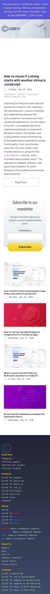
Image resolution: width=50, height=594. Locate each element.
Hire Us (5, 554)
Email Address (25, 230)
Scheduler (7, 501)
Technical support (11, 462)
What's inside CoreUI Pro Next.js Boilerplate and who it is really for (21, 374)
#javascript (10, 94)
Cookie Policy (9, 561)
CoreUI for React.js (12, 484)
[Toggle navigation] (44, 29)
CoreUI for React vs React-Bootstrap (21, 587)
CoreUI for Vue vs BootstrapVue (18, 577)
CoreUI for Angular (12, 478)
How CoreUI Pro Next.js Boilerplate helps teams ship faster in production (25, 292)
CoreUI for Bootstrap (13, 481)
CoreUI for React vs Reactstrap (18, 590)
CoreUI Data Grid (10, 494)
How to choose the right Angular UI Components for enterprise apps (22, 333)
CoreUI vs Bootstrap (12, 574)
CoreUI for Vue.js (11, 488)
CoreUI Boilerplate (12, 491)
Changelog (7, 458)
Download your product (13, 465)
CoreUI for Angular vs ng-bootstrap (20, 580)
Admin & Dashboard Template (20, 529)
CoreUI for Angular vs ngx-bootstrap (21, 583)
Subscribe (25, 246)
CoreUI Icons (8, 497)
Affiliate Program (11, 468)
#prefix (8, 97)
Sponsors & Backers (12, 558)
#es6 (24, 97)
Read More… (21, 182)
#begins (17, 97)
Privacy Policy (9, 564)
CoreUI (5, 510)
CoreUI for (12, 513)
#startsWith (32, 94)
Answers (5, 548)
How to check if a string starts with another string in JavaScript (25, 80)
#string (21, 94)
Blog (4, 551)
